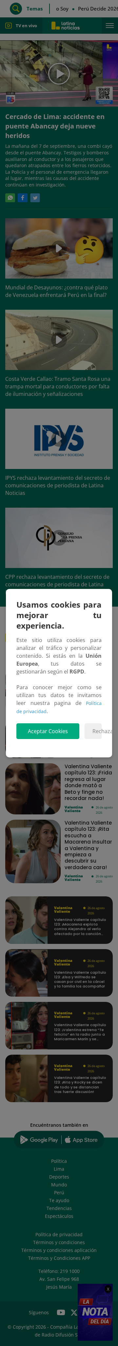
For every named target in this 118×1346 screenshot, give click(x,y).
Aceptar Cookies (48, 731)
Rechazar (97, 731)
